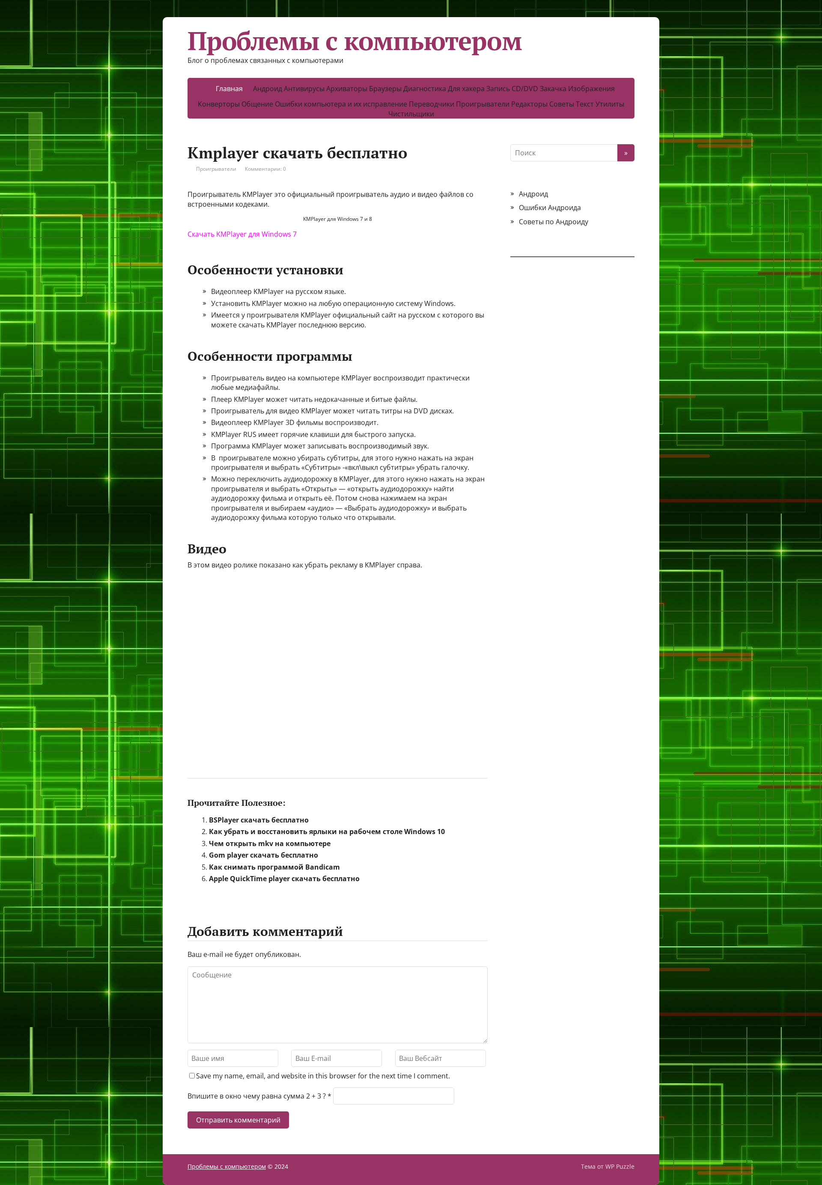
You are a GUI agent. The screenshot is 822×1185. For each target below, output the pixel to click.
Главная (229, 88)
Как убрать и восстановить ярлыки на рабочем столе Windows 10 (327, 831)
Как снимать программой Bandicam (274, 867)
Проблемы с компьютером (355, 40)
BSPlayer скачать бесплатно (259, 820)
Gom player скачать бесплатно (263, 855)
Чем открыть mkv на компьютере (270, 843)
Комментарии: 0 (265, 168)
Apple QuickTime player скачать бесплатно (284, 878)
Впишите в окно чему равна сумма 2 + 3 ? (257, 1096)
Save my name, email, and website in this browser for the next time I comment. (323, 1076)
